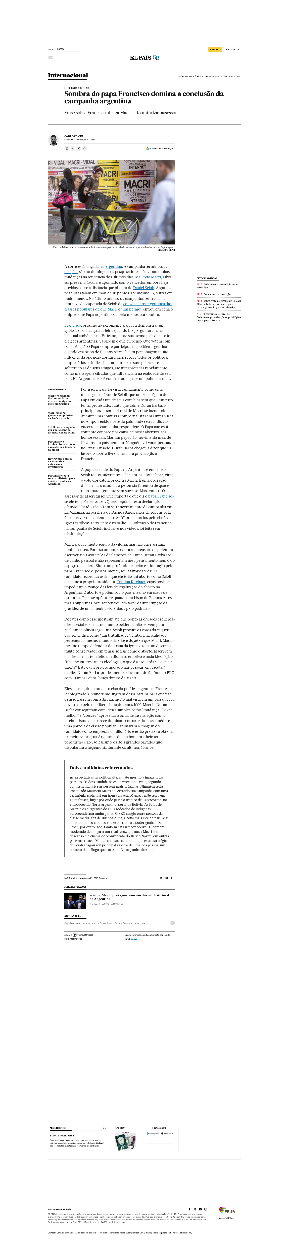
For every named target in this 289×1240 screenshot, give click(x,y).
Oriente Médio (220, 76)
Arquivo (120, 1128)
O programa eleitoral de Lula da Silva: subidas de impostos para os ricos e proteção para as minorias (219, 304)
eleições (71, 271)
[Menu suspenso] (50, 57)
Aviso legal (80, 1233)
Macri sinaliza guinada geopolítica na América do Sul (60, 416)
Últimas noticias (207, 278)
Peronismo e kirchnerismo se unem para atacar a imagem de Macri (62, 446)
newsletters (58, 1128)
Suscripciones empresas (156, 1233)
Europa (207, 76)
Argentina (113, 266)
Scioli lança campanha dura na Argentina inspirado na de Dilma (61, 430)
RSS (169, 1233)
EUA (238, 76)
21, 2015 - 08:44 (88, 140)
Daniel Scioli (143, 287)
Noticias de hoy (185, 1233)
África (198, 76)
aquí (134, 938)
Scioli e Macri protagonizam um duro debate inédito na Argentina (131, 897)
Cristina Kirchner (131, 581)
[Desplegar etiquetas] (172, 923)
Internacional (68, 75)
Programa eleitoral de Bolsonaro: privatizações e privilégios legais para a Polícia (219, 317)
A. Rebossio (104, 904)
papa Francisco (161, 496)
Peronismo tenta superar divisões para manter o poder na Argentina (61, 480)
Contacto (52, 1233)
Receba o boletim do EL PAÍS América (88, 878)
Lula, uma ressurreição (217, 294)
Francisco (72, 325)
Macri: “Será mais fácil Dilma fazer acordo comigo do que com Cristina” (59, 400)
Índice (175, 1233)
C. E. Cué (93, 904)
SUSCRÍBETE (215, 49)
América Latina (185, 76)
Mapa (122, 1233)
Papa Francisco (72, 923)
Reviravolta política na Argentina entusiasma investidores (60, 463)
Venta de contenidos (65, 1233)
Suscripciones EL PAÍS (135, 1233)
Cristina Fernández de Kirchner (130, 923)
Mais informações (73, 938)
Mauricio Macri (148, 277)
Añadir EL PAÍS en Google (161, 148)
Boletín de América (62, 1136)
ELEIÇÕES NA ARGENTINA (76, 88)
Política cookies (92, 1233)
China (232, 76)
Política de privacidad (109, 1233)
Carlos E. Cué (73, 136)
